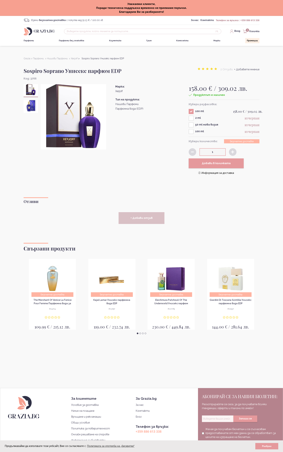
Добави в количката (216, 163)
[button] (137, 333)
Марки (216, 40)
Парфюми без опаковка (71, 40)
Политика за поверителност (90, 428)
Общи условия (80, 422)
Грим (148, 40)
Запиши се (245, 418)
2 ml (198, 117)
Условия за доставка (85, 404)
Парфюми (29, 40)
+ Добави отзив (142, 218)
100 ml (199, 111)
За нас (194, 20)
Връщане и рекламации (86, 416)
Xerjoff (119, 91)
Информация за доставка (217, 173)
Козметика (115, 40)
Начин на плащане (82, 410)
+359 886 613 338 (249, 20)
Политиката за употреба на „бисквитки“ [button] (110, 446)
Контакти (207, 20)
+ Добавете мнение (246, 69)
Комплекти (182, 40)
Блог (139, 416)
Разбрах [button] (267, 446)
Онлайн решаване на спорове (90, 434)
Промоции (252, 40)
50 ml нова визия (206, 124)
